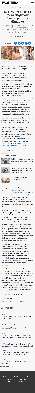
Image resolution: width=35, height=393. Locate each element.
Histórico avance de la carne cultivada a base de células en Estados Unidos (21, 170)
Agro (5, 376)
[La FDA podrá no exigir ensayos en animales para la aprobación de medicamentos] (5, 161)
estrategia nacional (22, 195)
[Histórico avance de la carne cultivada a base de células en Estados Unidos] (5, 170)
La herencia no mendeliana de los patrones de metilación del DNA (18, 317)
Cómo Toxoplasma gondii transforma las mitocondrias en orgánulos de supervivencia (17, 336)
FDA (16, 301)
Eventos (4, 342)
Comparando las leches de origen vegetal (20, 178)
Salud (3, 314)
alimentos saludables (19, 298)
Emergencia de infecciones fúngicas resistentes (14, 362)
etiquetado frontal (6, 301)
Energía (4, 323)
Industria (16, 376)
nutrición (22, 301)
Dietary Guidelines (10, 148)
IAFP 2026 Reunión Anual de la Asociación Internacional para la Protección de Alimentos (18, 345)
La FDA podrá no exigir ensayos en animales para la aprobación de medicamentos (22, 161)
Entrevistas (21, 379)
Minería (11, 382)
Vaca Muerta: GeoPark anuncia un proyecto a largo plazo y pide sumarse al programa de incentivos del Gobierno (17, 327)
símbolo (7, 258)
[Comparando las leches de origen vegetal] (5, 180)
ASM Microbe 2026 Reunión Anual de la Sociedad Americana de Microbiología (15, 353)
